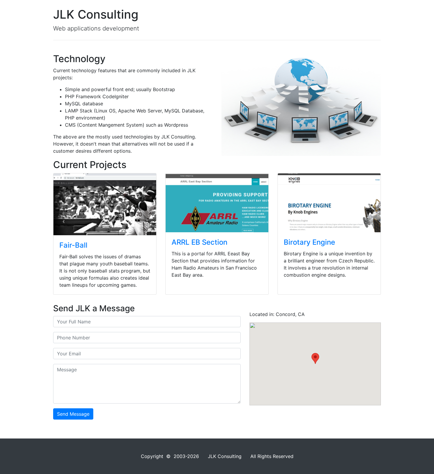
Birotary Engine (309, 242)
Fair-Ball (73, 245)
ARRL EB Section (199, 242)
